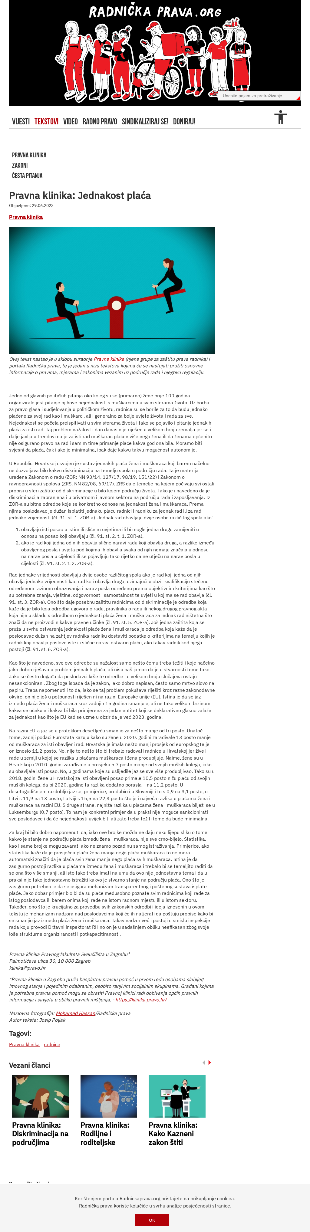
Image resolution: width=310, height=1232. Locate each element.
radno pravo (100, 121)
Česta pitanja (27, 175)
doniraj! (184, 121)
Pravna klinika (26, 217)
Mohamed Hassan (75, 1013)
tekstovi (46, 121)
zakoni (20, 165)
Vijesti (21, 121)
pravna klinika (29, 155)
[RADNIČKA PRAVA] (155, 53)
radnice (52, 1044)
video (70, 121)
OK (152, 1220)
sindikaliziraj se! (145, 121)
